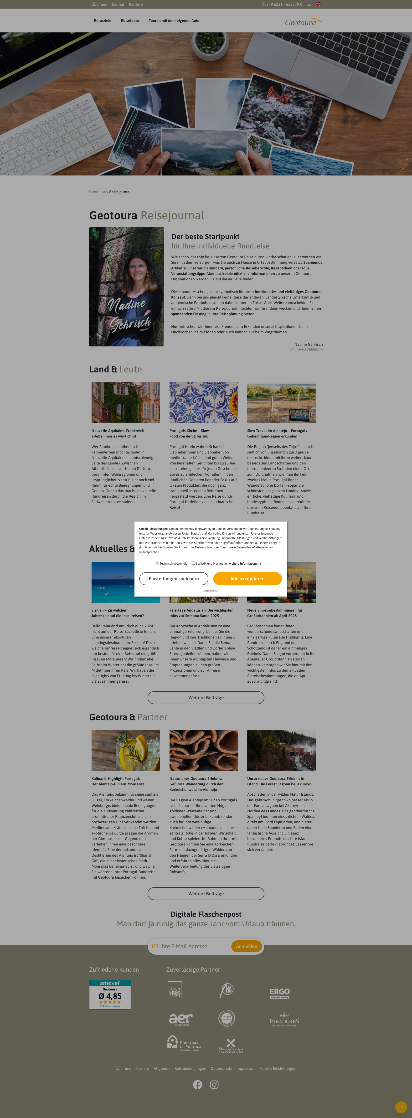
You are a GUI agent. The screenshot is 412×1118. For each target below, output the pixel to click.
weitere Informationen (244, 563)
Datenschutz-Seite (249, 547)
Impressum (210, 590)
